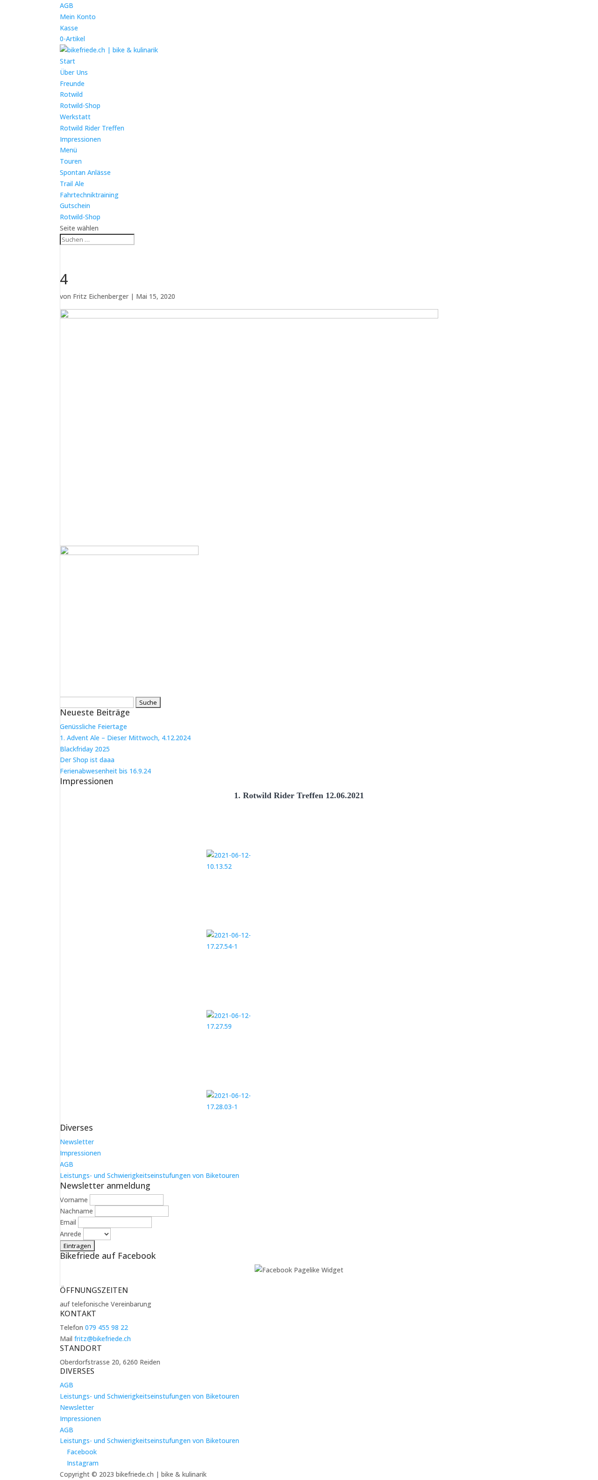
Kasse (69, 27)
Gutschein (75, 205)
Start (67, 61)
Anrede (70, 1233)
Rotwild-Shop (80, 105)
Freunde (72, 83)
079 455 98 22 (106, 1327)
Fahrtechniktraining (89, 194)
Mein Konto (78, 16)
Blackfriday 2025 (85, 748)
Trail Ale (72, 183)
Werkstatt (75, 116)
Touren (71, 161)
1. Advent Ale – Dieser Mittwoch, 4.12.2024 (125, 737)
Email (68, 1222)
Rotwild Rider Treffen (92, 127)
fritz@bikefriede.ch (102, 1338)
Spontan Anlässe (85, 172)
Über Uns (74, 72)
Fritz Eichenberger (100, 296)
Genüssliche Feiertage (93, 726)
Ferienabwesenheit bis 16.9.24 (105, 770)
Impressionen (80, 139)
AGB (66, 5)
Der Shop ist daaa (87, 759)
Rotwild (71, 94)
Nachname (76, 1210)
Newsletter (77, 1141)
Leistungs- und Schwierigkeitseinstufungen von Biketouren (149, 1175)
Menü (68, 149)
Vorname (74, 1199)
